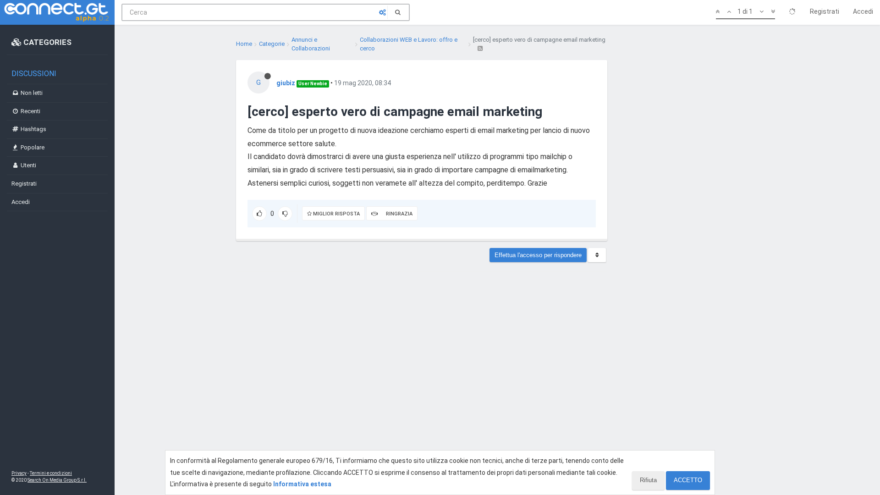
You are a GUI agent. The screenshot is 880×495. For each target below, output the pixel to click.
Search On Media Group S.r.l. (57, 480)
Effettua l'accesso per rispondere (538, 255)
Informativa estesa (302, 484)
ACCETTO (688, 480)
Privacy (19, 473)
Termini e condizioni (51, 473)
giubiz (285, 83)
